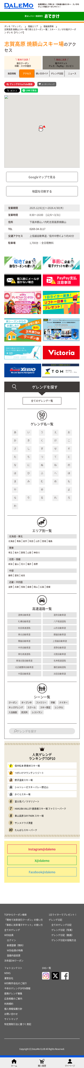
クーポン (13, 702)
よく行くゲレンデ (48, 84)
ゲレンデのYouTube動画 (21, 84)
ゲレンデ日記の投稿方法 (63, 940)
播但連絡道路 (60, 667)
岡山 (36, 586)
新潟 (10, 563)
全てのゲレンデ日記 (61, 925)
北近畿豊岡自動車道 (24, 667)
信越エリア (33, 26)
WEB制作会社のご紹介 (15, 983)
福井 (29, 563)
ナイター (63, 702)
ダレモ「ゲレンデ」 (13, 26)
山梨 (29, 552)
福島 (50, 541)
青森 (19, 541)
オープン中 (26, 702)
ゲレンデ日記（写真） (62, 930)
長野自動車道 (60, 647)
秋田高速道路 (24, 627)
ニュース (72, 73)
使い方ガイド (42, 73)
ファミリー (41, 702)
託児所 (24, 712)
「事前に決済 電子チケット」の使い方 (23, 925)
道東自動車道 (24, 614)
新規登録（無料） (16, 945)
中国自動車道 (24, 673)
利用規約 (8, 1003)
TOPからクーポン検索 (15, 914)
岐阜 (23, 575)
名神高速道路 (60, 660)
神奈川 (37, 552)
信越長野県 (48, 26)
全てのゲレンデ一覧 (42, 401)
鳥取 (23, 586)
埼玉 (10, 552)
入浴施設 (13, 712)
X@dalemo (42, 860)
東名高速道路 (24, 654)
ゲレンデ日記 (57, 73)
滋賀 (10, 586)
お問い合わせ (11, 1014)
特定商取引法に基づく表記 (17, 1024)
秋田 (31, 541)
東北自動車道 (24, 634)
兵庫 (17, 586)
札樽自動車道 (24, 621)
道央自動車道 (60, 614)
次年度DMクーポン (13, 960)
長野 (36, 563)
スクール (32, 707)
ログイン (11, 940)
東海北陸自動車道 (24, 660)
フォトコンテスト (13, 968)
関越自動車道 (24, 640)
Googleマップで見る (42, 177)
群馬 (23, 552)
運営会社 (8, 978)
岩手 (25, 541)
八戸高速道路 (60, 621)
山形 (38, 541)
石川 (23, 563)
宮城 (44, 541)
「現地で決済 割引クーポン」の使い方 (23, 920)
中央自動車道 (24, 647)
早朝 (53, 702)
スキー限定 (45, 707)
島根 (29, 586)
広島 (42, 586)
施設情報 (12, 73)
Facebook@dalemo (42, 872)
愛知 (17, 575)
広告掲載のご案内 (13, 998)
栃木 (17, 552)
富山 (17, 563)
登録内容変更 (13, 955)
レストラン (37, 712)
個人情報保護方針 (13, 1009)
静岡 (10, 575)
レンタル (59, 707)
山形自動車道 (60, 627)
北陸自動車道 (60, 654)
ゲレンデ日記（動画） (62, 935)
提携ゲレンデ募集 (13, 993)
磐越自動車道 (60, 634)
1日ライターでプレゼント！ (63, 914)
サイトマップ (11, 1019)
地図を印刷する (42, 191)
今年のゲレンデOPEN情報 (17, 988)
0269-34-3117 (37, 229)
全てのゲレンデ (12, 930)
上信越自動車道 (60, 640)
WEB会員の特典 (15, 950)
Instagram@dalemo (42, 849)
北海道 (11, 541)
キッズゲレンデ (16, 707)
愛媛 (48, 586)
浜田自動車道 (60, 673)
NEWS (7, 973)
